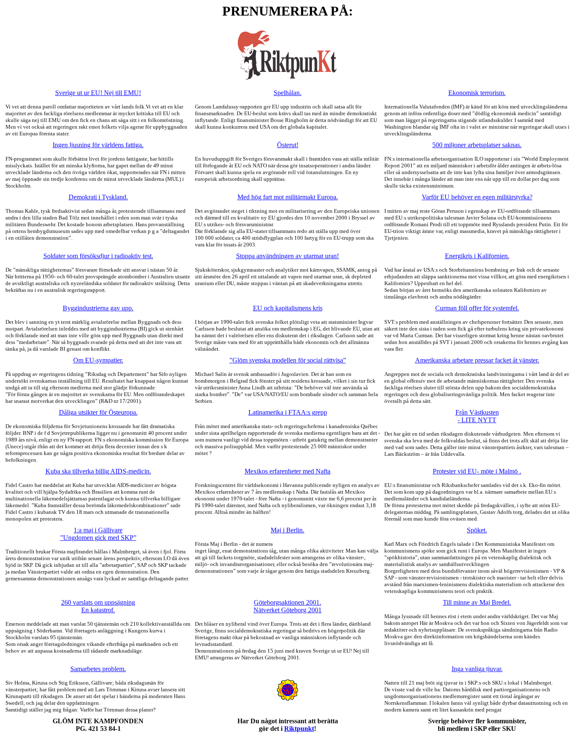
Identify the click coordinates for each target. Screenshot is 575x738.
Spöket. (477, 530)
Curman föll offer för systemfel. (477, 308)
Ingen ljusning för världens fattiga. (98, 144)
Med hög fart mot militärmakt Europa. (287, 197)
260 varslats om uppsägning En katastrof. (98, 606)
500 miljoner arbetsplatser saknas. (477, 144)
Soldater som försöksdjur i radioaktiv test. (98, 255)
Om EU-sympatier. (98, 360)
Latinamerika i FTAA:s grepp (287, 412)
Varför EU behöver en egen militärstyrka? (477, 197)
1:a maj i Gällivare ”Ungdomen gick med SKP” (98, 533)
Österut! (287, 144)
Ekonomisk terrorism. (477, 92)
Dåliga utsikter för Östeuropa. (98, 412)
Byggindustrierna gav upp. (98, 308)
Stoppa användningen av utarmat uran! (287, 255)
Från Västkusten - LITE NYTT (477, 416)
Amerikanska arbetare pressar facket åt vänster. (477, 360)
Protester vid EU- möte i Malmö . (477, 471)
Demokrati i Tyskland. (98, 197)
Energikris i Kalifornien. (477, 255)
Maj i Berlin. (287, 530)
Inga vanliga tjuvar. (477, 668)
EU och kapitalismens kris (287, 308)
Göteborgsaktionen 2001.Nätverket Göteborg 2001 (287, 606)
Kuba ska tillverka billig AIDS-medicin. (98, 471)
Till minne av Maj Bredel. (477, 602)
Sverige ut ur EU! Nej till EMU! (98, 92)
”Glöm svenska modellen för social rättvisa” (287, 360)
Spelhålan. (287, 92)
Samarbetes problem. (98, 668)
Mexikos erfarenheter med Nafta (287, 471)
